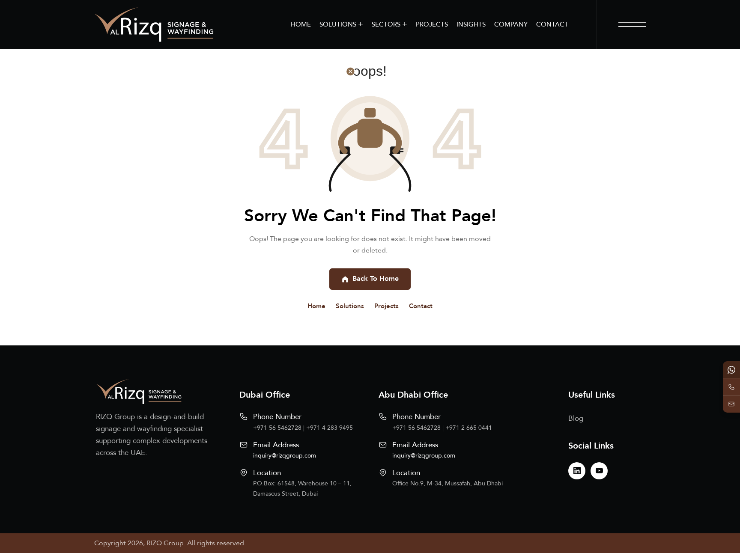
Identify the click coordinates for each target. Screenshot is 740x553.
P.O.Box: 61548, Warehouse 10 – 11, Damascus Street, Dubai (302, 488)
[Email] (731, 404)
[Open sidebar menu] (632, 24)
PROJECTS (432, 24)
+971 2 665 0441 (468, 428)
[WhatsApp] (731, 369)
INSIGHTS (471, 24)
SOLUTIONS (341, 24)
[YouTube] (599, 470)
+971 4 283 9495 (329, 428)
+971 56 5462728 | (279, 428)
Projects (386, 306)
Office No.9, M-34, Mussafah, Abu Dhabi (447, 483)
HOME (301, 24)
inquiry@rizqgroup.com (284, 456)
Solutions (350, 306)
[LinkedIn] (576, 470)
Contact (421, 306)
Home (316, 306)
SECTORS (389, 24)
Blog (575, 418)
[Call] (731, 386)
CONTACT (552, 24)
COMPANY (511, 24)
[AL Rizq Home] (154, 24)
